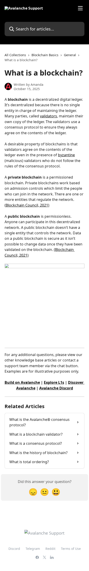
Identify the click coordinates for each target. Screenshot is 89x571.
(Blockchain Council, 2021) (27, 205)
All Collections (15, 55)
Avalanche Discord (56, 388)
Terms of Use (71, 548)
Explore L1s (54, 382)
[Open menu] (80, 8)
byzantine (66, 154)
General (70, 55)
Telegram (33, 548)
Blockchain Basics (44, 55)
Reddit (50, 548)
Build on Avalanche (22, 382)
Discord (14, 548)
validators (48, 116)
